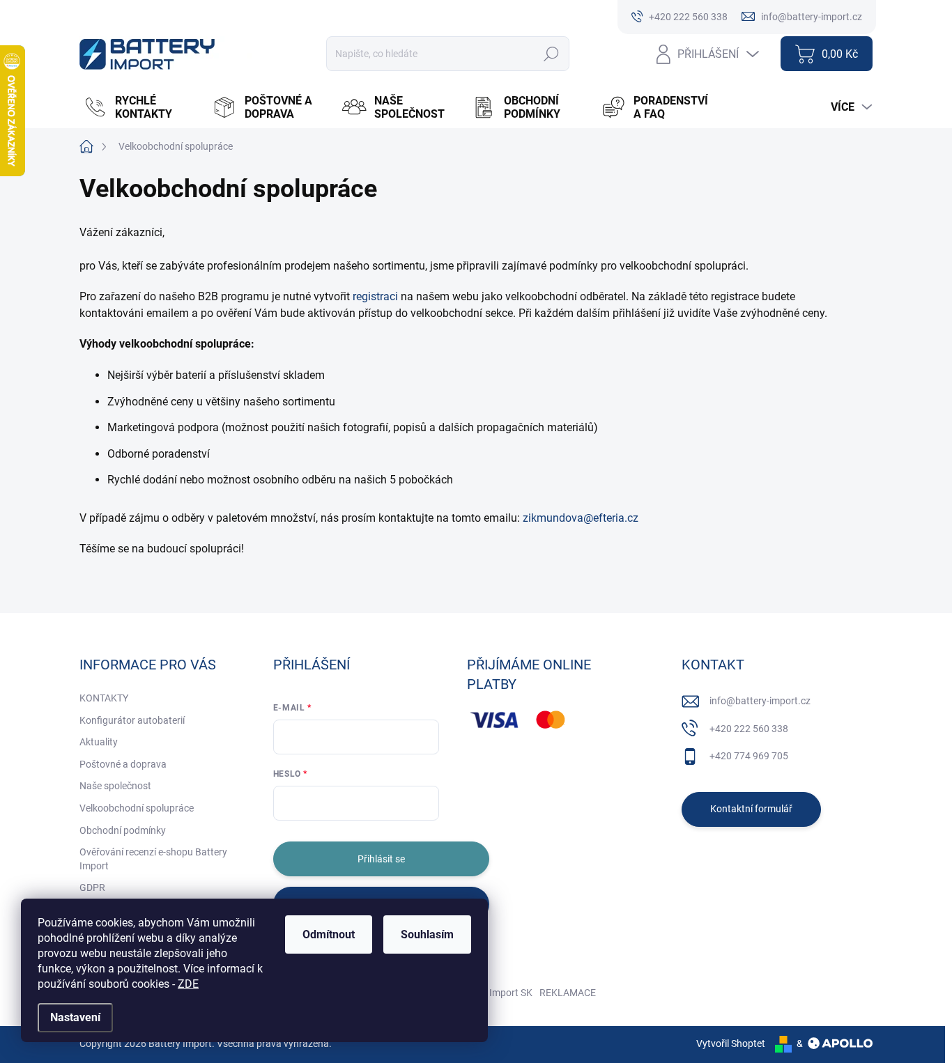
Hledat (551, 53)
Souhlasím (427, 934)
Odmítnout (328, 934)
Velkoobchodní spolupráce (136, 808)
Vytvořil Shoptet (730, 1043)
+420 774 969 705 (748, 755)
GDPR (92, 887)
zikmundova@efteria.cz (580, 518)
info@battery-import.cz (760, 700)
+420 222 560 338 (748, 728)
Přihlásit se (381, 858)
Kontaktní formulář (751, 808)
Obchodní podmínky (122, 830)
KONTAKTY (103, 698)
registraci (375, 296)
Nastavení (75, 1017)
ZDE (188, 984)
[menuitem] (140, 107)
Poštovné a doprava (123, 764)
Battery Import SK (493, 992)
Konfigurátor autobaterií (132, 720)
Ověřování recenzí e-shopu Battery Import (153, 858)
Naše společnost (115, 785)
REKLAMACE (567, 992)
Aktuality (98, 741)
